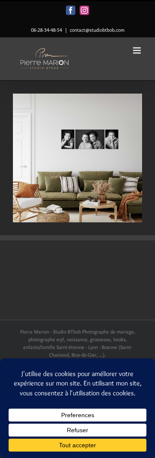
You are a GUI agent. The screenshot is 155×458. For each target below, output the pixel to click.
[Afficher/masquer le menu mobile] (137, 50)
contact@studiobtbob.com (97, 30)
